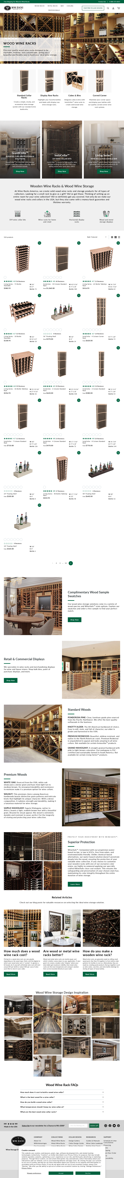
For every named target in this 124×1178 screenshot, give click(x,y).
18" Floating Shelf (10, 546)
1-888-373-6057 (114, 2)
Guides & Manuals (93, 1141)
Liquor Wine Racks (58, 1146)
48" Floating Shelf (89, 494)
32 (66, 563)
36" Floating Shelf (49, 336)
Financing (107, 1145)
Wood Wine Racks (58, 1141)
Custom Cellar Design (93, 8)
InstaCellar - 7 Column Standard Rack (15, 442)
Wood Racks (39, 6)
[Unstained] (5, 277)
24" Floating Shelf (10, 494)
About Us (37, 1141)
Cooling (70, 6)
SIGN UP (94, 1126)
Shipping (107, 1150)
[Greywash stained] (60, 277)
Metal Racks (53, 6)
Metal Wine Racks (58, 1143)
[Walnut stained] (54, 277)
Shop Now (20, 171)
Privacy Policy (27, 1168)
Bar (62, 6)
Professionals (54, 10)
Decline (88, 1173)
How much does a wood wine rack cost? (22, 953)
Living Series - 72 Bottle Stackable (12, 285)
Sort (88, 237)
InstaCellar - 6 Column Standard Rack (54, 389)
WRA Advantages (40, 1143)
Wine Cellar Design (76, 1146)
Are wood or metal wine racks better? (61, 953)
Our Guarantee (39, 1146)
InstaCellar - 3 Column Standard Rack (94, 389)
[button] (108, 8)
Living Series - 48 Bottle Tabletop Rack (55, 494)
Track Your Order (110, 1153)
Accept (61, 1173)
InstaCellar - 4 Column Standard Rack (54, 442)
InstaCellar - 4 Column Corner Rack (93, 337)
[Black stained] (57, 277)
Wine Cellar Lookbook (94, 1143)
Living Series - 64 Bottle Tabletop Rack (95, 285)
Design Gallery (74, 1141)
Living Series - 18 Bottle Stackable (12, 337)
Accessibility (108, 1158)
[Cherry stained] (51, 277)
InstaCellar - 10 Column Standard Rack (55, 285)
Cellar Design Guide (76, 1143)
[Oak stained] (47, 277)
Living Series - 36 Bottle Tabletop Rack (16, 389)
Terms (106, 1148)
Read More (10, 974)
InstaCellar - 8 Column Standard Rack (94, 442)
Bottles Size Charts (93, 1146)
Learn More (75, 884)
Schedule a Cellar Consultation (110, 1142)
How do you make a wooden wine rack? (97, 953)
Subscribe (26, 1125)
